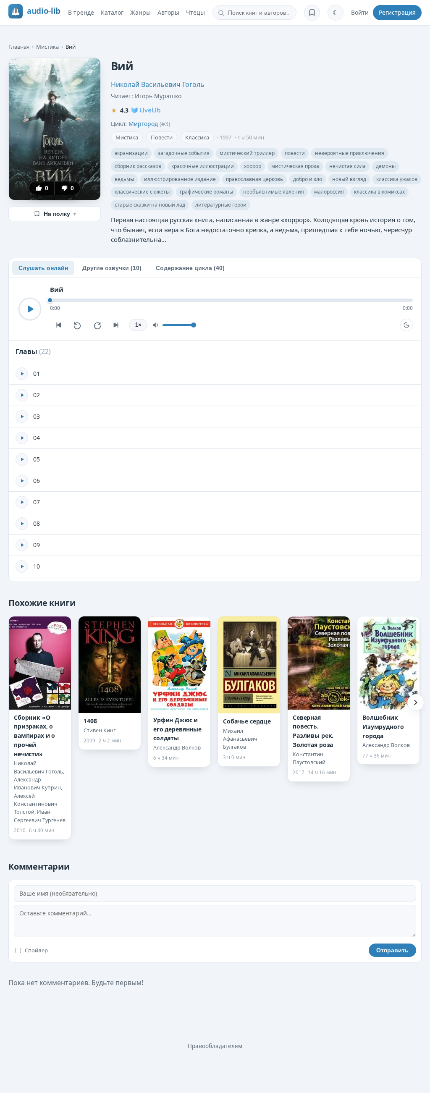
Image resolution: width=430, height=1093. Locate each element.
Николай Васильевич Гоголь (158, 84)
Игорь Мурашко (158, 96)
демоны (386, 166)
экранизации (131, 153)
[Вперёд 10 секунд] (97, 325)
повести (295, 153)
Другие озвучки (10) (112, 268)
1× (138, 325)
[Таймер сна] (406, 325)
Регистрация (397, 12)
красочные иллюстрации (202, 166)
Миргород (143, 124)
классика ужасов (396, 179)
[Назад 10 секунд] (77, 325)
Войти (360, 12)
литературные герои (220, 204)
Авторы (168, 12)
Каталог (112, 12)
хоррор (252, 166)
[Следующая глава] (116, 325)
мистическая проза (295, 166)
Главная (18, 46)
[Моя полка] (312, 13)
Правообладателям (215, 1046)
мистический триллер (247, 153)
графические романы (206, 191)
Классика (197, 137)
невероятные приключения (349, 153)
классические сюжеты (142, 191)
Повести (162, 137)
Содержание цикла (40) (190, 268)
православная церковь (254, 179)
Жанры (140, 12)
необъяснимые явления (273, 191)
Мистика (47, 46)
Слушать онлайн (43, 268)
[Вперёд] (415, 702)
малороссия (329, 191)
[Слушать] (29, 309)
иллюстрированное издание (180, 179)
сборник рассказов (138, 166)
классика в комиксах (379, 191)
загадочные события (184, 153)
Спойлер (36, 950)
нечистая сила (347, 166)
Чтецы (195, 12)
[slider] (231, 300)
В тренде (81, 12)
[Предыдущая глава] (58, 325)
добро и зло (307, 179)
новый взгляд (349, 179)
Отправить (392, 950)
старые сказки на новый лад (150, 204)
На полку (60, 213)
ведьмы (124, 179)
